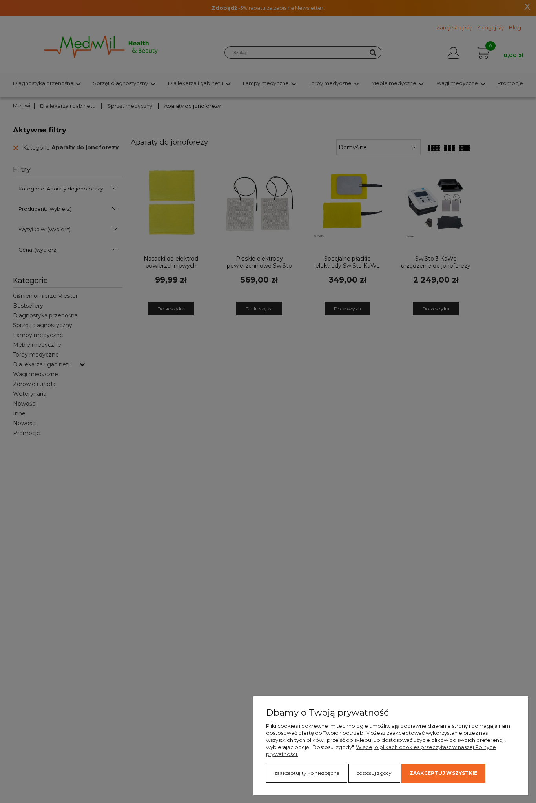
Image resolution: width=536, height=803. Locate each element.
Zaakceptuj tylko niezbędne (306, 773)
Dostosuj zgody (374, 773)
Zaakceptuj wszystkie (444, 773)
